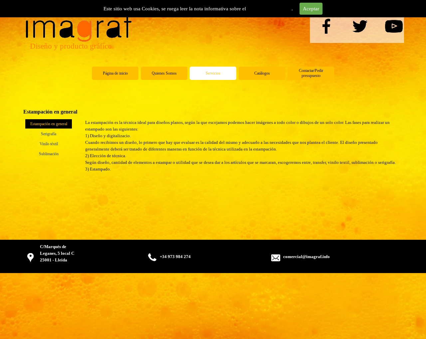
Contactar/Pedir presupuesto (311, 73)
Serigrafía (48, 134)
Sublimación (49, 154)
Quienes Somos (164, 73)
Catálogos (262, 73)
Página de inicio (115, 73)
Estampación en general (48, 124)
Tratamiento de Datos (269, 8)
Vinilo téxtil (49, 144)
